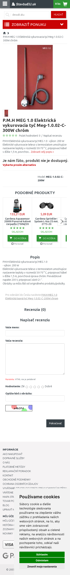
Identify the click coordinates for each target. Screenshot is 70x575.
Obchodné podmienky (17, 479)
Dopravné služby (13, 458)
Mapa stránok (11, 496)
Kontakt (8, 475)
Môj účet (9, 520)
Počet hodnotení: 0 (29, 135)
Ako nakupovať (12, 454)
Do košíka (19, 238)
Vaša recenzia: (14, 340)
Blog (6, 505)
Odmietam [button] (42, 560)
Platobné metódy (14, 466)
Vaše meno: (12, 327)
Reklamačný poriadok (17, 471)
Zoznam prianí (12, 529)
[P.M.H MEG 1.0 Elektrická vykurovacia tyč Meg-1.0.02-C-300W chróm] (35, 77)
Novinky (8, 533)
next (61, 221)
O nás (6, 462)
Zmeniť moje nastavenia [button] (42, 566)
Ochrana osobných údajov (20, 483)
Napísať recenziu (52, 135)
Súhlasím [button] (42, 554)
